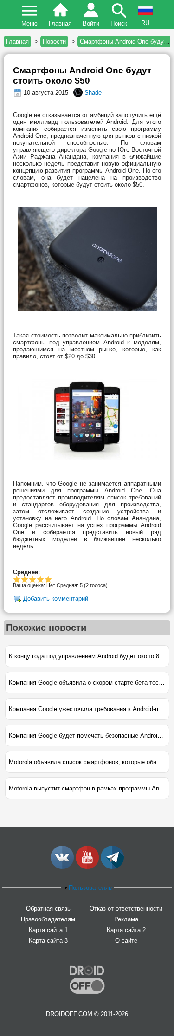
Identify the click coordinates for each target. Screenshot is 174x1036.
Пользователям (91, 887)
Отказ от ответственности (126, 908)
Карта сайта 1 (48, 929)
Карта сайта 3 (48, 940)
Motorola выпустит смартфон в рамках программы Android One (89, 788)
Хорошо (33, 579)
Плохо (17, 579)
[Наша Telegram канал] (112, 866)
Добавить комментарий (55, 598)
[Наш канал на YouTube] (87, 866)
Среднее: (26, 572)
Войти (91, 23)
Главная (60, 23)
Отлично (48, 579)
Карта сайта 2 (126, 929)
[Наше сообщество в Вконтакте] (62, 866)
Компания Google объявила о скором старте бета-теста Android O (89, 682)
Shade (93, 92)
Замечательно (41, 579)
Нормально (25, 579)
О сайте (126, 940)
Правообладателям (48, 919)
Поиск (118, 23)
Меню (29, 23)
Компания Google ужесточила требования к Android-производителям (89, 709)
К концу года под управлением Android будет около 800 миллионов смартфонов (89, 656)
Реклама (126, 919)
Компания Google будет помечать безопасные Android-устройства (89, 735)
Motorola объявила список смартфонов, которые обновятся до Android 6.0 (89, 761)
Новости (54, 41)
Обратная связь (48, 908)
